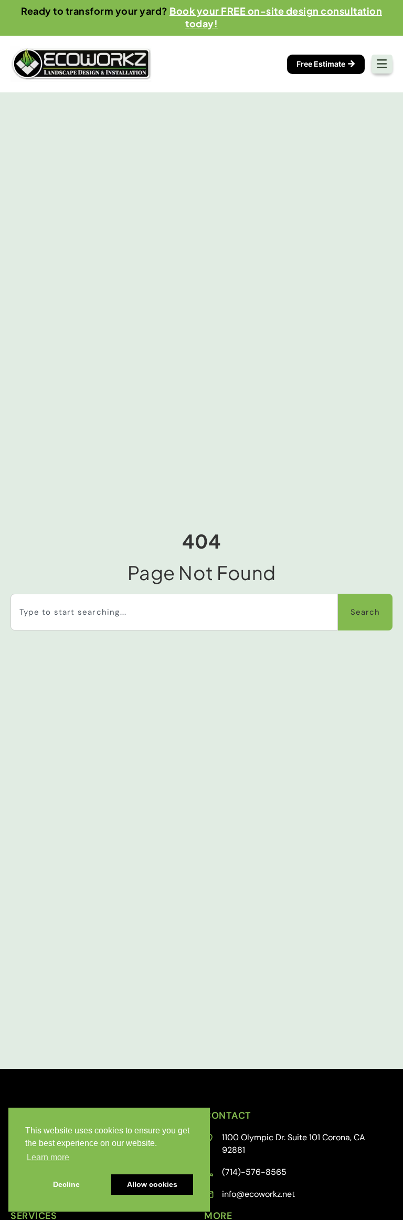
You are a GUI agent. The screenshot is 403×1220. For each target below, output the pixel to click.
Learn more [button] (48, 1157)
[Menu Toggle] (382, 64)
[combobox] (174, 612)
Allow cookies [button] (152, 1184)
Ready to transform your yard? (201, 17)
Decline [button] (66, 1184)
